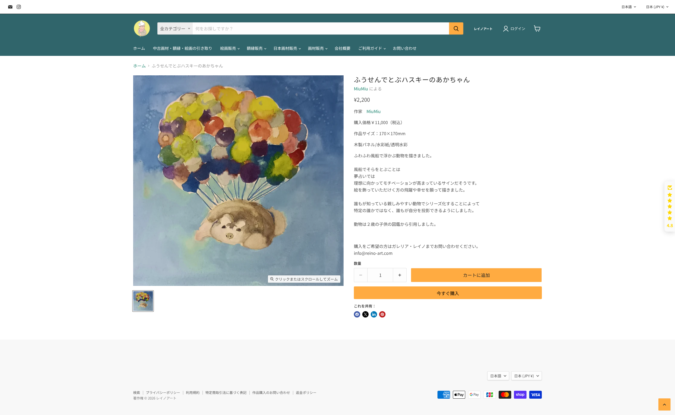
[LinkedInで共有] (374, 314)
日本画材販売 (285, 48)
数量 (357, 263)
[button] (669, 206)
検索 (136, 392)
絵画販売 (228, 48)
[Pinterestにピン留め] (382, 314)
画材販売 (316, 48)
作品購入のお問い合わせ (271, 392)
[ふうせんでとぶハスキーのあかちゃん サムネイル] (143, 301)
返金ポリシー (306, 392)
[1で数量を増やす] (400, 275)
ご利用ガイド (370, 48)
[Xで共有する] (365, 314)
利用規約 (193, 392)
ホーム (139, 48)
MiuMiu (361, 88)
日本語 (626, 6)
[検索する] (456, 28)
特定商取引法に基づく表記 (226, 392)
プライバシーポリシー (163, 392)
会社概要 (342, 48)
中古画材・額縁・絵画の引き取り (182, 48)
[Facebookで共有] (357, 314)
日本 (655, 6)
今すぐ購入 (448, 293)
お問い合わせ (405, 48)
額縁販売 (255, 48)
